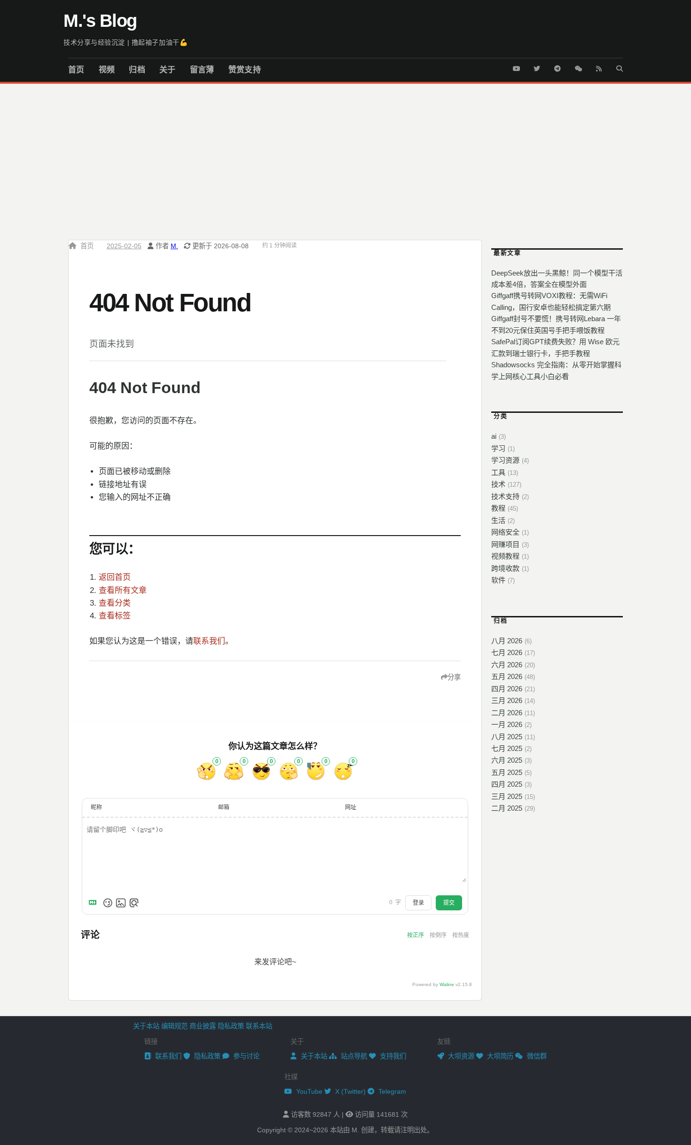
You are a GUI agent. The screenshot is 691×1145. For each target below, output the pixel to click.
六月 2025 (506, 760)
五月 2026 (506, 676)
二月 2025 (506, 808)
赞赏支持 (244, 69)
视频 (107, 69)
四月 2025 (506, 784)
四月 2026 (506, 689)
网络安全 (505, 532)
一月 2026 (506, 724)
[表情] (107, 902)
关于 (167, 69)
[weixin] (578, 66)
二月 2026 (506, 713)
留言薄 (202, 69)
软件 (498, 580)
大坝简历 (499, 1056)
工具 (498, 472)
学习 (498, 448)
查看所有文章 (123, 590)
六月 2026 (506, 665)
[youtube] (516, 66)
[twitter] (536, 66)
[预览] (134, 902)
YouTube (308, 1091)
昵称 (96, 807)
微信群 (536, 1056)
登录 (418, 903)
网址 (350, 807)
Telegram (391, 1091)
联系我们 (209, 641)
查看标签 (115, 615)
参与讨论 (245, 1056)
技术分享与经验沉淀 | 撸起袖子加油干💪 (125, 42)
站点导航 (353, 1056)
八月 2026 (506, 641)
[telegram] (557, 66)
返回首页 (115, 577)
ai (493, 436)
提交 (449, 903)
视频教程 (505, 556)
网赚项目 (505, 544)
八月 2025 (506, 737)
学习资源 (505, 460)
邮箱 (223, 807)
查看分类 (115, 603)
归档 (137, 69)
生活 (498, 520)
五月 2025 (506, 772)
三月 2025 (506, 796)
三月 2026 (506, 700)
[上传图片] (120, 902)
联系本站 (259, 1026)
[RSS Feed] (599, 66)
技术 (498, 484)
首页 (76, 69)
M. (174, 246)
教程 (498, 508)
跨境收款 (505, 568)
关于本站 (146, 1026)
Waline (447, 984)
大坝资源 (460, 1056)
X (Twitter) (349, 1091)
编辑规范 (174, 1026)
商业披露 (202, 1026)
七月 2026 (506, 652)
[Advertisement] (345, 154)
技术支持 (505, 496)
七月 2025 (506, 748)
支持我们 (392, 1056)
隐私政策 (231, 1026)
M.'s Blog (100, 21)
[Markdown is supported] (94, 902)
